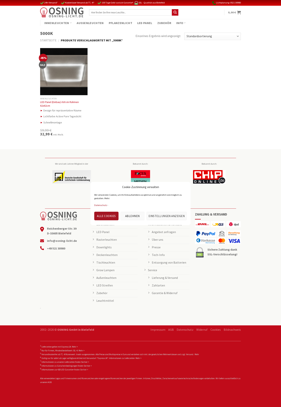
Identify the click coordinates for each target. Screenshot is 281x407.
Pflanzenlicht (120, 23)
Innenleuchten (56, 23)
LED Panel (144, 23)
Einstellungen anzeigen (167, 216)
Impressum (157, 329)
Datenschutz (100, 205)
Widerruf (202, 329)
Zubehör (164, 23)
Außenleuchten (90, 23)
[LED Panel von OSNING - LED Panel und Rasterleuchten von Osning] (61, 12)
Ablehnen (132, 216)
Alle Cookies (106, 216)
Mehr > (75, 346)
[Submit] (175, 12)
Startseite (48, 40)
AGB (171, 329)
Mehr (197, 354)
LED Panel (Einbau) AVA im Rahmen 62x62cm (59, 103)
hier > (86, 362)
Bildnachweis (232, 329)
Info (179, 23)
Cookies (215, 329)
